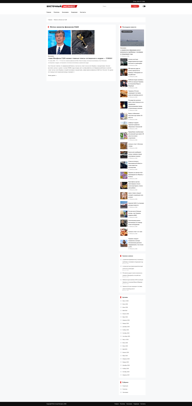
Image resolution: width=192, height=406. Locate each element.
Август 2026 (126, 300)
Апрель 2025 (126, 352)
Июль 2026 (125, 304)
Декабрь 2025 (126, 326)
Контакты (83, 12)
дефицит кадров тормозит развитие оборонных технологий (135, 125)
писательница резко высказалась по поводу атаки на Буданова (135, 222)
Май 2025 (125, 349)
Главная (48, 12)
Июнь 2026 (125, 307)
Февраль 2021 (126, 375)
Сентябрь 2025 (126, 336)
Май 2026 (125, 310)
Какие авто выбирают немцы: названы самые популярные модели (135, 154)
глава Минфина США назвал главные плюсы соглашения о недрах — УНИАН (80, 58)
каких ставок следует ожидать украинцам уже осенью (135, 195)
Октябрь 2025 (126, 333)
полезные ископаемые (93, 60)
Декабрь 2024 (126, 365)
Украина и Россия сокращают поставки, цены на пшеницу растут (135, 93)
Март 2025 (125, 355)
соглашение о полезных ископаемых (69, 62)
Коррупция (74, 12)
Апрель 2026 (126, 313)
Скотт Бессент (102, 60)
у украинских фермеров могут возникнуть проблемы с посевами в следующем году (131, 52)
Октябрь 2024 (126, 371)
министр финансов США (72, 60)
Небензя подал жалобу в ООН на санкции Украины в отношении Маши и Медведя (133, 281)
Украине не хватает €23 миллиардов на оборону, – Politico (136, 174)
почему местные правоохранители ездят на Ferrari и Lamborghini (135, 61)
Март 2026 (125, 317)
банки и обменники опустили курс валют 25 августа (135, 115)
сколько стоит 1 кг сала (135, 231)
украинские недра (84, 62)
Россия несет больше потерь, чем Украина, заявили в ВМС (134, 213)
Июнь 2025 (125, 346)
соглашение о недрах (53, 62)
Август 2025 (126, 339)
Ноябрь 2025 (126, 329)
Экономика (65, 12)
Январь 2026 (126, 323)
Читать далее (51, 75)
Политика (56, 12)
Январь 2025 (126, 362)
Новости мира (82, 60)
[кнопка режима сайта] (144, 6)
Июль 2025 (125, 342)
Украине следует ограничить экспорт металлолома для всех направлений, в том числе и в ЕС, (135, 243)
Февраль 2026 (126, 320)
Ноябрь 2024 (126, 368)
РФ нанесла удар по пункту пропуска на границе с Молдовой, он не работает (132, 274)
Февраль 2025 (126, 358)
